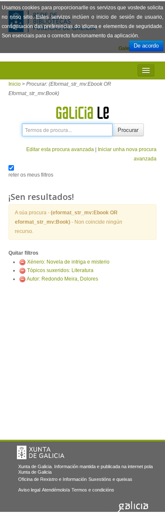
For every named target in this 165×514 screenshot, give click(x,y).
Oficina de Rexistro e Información (52, 479)
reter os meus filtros (30, 175)
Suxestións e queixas (110, 479)
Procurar (128, 130)
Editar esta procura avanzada (60, 149)
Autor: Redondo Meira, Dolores (62, 279)
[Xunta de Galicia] (40, 452)
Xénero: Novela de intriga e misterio (68, 262)
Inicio (14, 84)
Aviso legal (29, 489)
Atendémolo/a (56, 489)
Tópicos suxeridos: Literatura (60, 270)
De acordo (146, 45)
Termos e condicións (93, 489)
